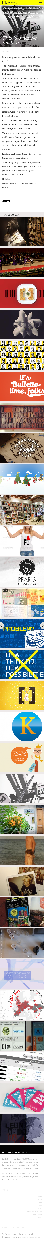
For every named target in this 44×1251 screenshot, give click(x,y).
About (40, 1199)
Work (40, 1196)
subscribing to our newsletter (30, 1237)
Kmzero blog (12, 3)
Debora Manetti (36, 1214)
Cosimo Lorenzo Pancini (33, 1211)
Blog (40, 1202)
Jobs (40, 1205)
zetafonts (39, 1217)
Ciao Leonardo (12, 8)
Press (40, 1208)
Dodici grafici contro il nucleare (23, 10)
